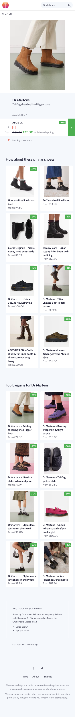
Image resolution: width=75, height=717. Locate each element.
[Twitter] (42, 668)
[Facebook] (33, 668)
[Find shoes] (69, 5)
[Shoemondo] (21, 5)
